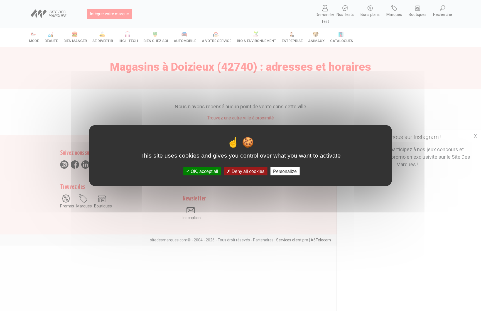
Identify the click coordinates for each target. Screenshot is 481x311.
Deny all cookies (247, 171)
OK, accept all (204, 171)
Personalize (285, 171)
